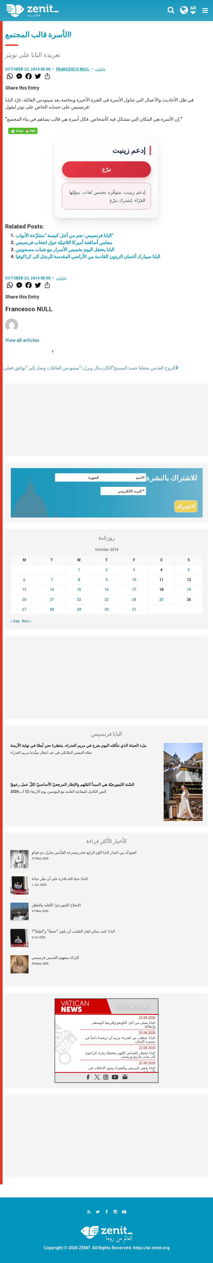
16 (106, 590)
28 (52, 609)
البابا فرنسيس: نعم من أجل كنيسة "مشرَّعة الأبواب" (64, 235)
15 (79, 590)
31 (134, 609)
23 (106, 599)
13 (24, 590)
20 (24, 599)
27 (24, 609)
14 (52, 590)
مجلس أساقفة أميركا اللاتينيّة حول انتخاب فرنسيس (64, 242)
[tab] (80, 1006)
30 (106, 609)
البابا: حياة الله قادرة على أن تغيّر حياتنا (60, 879)
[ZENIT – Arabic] (59, 10)
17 (134, 590)
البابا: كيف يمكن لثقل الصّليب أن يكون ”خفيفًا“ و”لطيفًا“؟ (73, 931)
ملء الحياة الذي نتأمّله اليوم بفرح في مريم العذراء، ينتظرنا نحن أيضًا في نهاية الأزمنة (78, 745)
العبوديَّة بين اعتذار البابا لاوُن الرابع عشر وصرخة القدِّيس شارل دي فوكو (84, 852)
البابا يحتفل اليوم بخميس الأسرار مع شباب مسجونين (65, 249)
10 (134, 580)
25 (161, 599)
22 (79, 599)
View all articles (22, 340)
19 (189, 590)
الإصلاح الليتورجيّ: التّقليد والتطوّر (56, 905)
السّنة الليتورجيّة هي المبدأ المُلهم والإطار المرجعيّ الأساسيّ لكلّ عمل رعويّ (72, 784)
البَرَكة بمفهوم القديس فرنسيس (55, 957)
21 (52, 599)
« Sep (14, 621)
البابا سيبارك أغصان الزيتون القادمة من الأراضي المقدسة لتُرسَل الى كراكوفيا (88, 256)
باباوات (100, 69)
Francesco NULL (73, 69)
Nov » (26, 621)
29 (79, 609)
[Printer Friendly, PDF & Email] (22, 131)
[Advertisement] (106, 420)
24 (134, 599)
